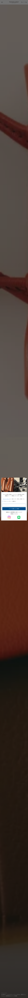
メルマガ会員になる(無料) (14, 508)
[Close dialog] (25, 479)
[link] (9, 517)
